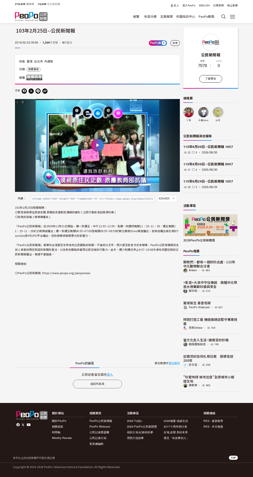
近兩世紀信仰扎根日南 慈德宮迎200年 (208, 358)
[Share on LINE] (38, 91)
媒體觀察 (33, 69)
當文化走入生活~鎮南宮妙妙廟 (206, 340)
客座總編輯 (96, 444)
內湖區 (48, 61)
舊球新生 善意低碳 (197, 302)
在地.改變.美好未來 (176, 432)
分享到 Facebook (175, 104)
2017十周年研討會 (175, 426)
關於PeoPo (59, 421)
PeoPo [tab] (84, 363)
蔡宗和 (193, 291)
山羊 (218, 120)
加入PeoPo (189, 5)
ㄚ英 (188, 120)
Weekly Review (62, 438)
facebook (18, 425)
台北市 (38, 61)
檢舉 (175, 43)
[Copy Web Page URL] (45, 91)
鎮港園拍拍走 (197, 344)
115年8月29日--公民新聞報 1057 (208, 181)
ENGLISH (204, 5)
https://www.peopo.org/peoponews (66, 273)
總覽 (136, 16)
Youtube (29, 425)
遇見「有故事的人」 (176, 438)
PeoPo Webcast (199, 307)
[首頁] (31, 16)
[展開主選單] (232, 16)
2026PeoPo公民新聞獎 (199, 240)
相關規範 (57, 426)
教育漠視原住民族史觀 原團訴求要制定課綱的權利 (49, 212)
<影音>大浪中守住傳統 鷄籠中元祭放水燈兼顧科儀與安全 (210, 284)
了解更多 (210, 78)
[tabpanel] (97, 374)
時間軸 (56, 432)
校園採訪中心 (185, 16)
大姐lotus (203, 120)
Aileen (193, 270)
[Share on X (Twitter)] (31, 91)
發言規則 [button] (174, 363)
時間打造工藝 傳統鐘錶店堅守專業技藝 (210, 321)
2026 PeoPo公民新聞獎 (142, 426)
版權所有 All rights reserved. (35, 77)
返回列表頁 (97, 384)
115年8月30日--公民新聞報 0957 (208, 164)
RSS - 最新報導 (213, 421)
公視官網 (218, 5)
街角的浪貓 (25, 217)
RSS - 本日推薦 (213, 426)
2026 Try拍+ (135, 421)
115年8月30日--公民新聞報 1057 (208, 147)
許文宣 (193, 364)
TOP (233, 457)
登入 (176, 5)
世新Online (195, 327)
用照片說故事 (135, 438)
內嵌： (22, 198)
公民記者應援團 (99, 432)
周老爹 (193, 385)
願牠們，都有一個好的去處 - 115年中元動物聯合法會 (209, 264)
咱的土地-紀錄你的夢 (140, 432)
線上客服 (232, 5)
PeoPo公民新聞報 (100, 421)
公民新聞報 (210, 54)
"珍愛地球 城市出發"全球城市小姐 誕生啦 (208, 379)
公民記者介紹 (97, 438)
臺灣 (30, 61)
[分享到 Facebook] (24, 91)
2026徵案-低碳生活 (176, 421)
